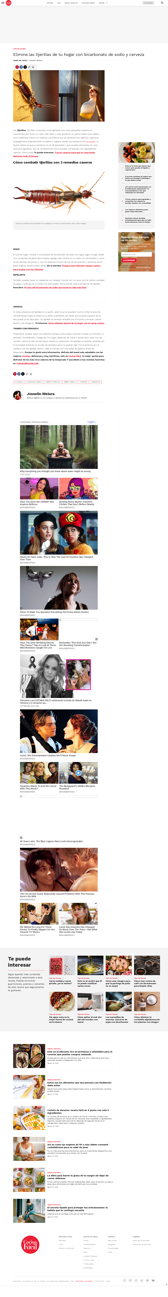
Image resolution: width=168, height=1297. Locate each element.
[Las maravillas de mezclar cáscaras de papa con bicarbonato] (119, 1001)
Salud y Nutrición (71, 3)
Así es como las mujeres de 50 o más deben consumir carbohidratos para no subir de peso (77, 1146)
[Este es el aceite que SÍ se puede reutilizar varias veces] (90, 965)
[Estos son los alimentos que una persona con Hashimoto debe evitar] (29, 1087)
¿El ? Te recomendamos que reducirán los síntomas (138, 189)
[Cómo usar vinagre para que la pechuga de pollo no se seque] (119, 965)
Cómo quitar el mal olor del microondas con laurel (89, 1019)
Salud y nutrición (54, 1049)
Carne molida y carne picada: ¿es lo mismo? (60, 982)
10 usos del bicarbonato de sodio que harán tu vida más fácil (55, 287)
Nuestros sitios (90, 1237)
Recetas (50, 3)
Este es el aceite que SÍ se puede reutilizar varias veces (89, 983)
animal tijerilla (70, 382)
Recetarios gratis (88, 3)
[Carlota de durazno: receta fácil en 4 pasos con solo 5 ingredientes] (29, 1118)
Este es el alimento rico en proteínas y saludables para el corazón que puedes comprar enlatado (79, 1053)
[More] (107, 3)
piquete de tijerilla (34, 382)
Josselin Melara (36, 60)
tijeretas (83, 382)
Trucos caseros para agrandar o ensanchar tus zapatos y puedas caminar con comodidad (138, 201)
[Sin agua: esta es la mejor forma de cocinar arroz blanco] (62, 1001)
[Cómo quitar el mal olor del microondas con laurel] (90, 1001)
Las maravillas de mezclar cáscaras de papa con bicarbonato (117, 1019)
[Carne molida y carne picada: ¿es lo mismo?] (62, 965)
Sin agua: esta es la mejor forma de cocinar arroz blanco (61, 1019)
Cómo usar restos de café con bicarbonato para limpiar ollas (145, 983)
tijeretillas (95, 382)
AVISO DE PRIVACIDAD (143, 267)
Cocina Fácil (74, 356)
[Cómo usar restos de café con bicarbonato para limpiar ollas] (147, 965)
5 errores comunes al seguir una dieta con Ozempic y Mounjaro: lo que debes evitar (138, 178)
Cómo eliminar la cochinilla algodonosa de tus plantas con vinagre (147, 1019)
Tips (58, 3)
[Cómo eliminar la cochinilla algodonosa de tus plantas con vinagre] (147, 1001)
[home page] (8, 3)
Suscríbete (148, 3)
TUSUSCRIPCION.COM (27, 363)
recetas (26, 356)
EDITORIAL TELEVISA (84, 1281)
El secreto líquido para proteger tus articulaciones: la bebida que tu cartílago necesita (77, 1209)
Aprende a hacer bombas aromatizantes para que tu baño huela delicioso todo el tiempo (138, 220)
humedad (90, 141)
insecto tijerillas (53, 382)
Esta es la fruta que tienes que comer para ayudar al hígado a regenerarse (138, 168)
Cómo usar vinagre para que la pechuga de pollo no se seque (118, 983)
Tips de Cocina (19, 49)
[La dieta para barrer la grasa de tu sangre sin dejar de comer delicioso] (29, 1180)
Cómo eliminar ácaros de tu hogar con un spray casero (76, 323)
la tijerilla (19, 382)
